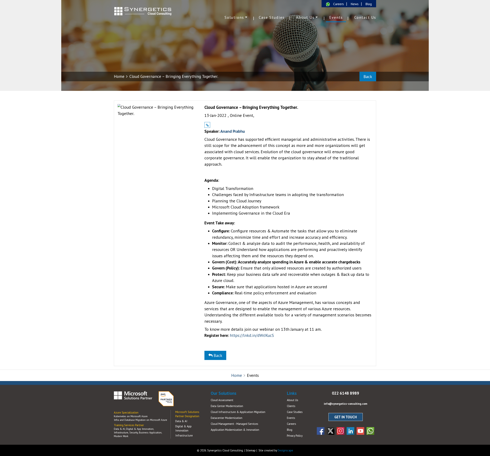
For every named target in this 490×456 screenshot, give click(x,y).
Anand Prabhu (232, 131)
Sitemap (251, 450)
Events (336, 17)
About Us (305, 17)
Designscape (285, 450)
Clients (291, 406)
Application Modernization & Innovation (235, 430)
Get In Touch (345, 417)
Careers (338, 4)
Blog (368, 4)
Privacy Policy (295, 435)
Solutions (234, 17)
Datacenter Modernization (226, 418)
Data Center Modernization (227, 406)
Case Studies (272, 17)
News (355, 4)
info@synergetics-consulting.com (345, 404)
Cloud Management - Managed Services (234, 424)
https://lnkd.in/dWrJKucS (252, 335)
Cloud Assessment (222, 400)
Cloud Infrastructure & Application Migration (238, 412)
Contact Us (365, 17)
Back (367, 76)
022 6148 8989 (345, 393)
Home (119, 76)
